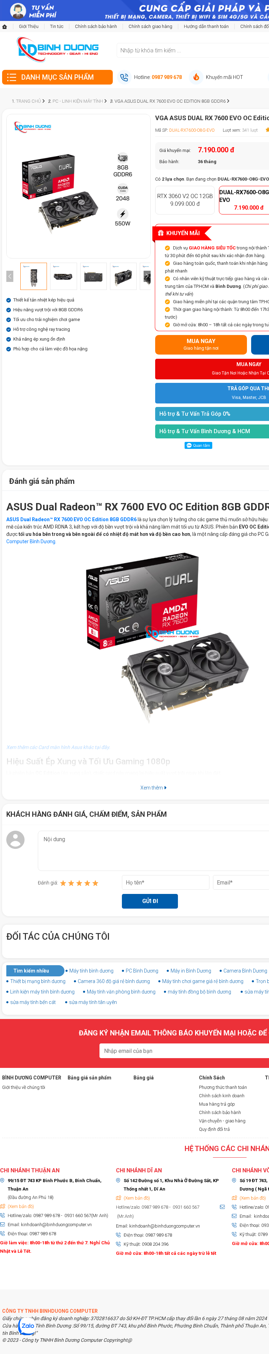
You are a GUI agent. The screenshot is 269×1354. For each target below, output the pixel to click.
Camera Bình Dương (245, 971)
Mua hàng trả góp (217, 1104)
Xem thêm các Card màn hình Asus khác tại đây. (58, 747)
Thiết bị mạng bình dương (37, 981)
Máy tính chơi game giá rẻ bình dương (202, 981)
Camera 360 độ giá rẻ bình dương (114, 981)
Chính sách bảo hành (96, 26)
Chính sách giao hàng (150, 26)
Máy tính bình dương (91, 971)
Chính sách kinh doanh (221, 1095)
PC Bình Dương (142, 971)
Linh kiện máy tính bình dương (42, 992)
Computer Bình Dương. (31, 541)
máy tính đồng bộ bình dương (199, 992)
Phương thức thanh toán (223, 1087)
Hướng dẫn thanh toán (206, 26)
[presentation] (9, 276)
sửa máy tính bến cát (33, 1002)
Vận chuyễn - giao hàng (222, 1120)
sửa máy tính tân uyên (93, 1002)
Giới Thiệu (29, 26)
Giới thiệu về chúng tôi (23, 1087)
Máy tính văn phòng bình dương (121, 992)
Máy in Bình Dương (191, 971)
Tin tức (56, 26)
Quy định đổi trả (214, 1129)
